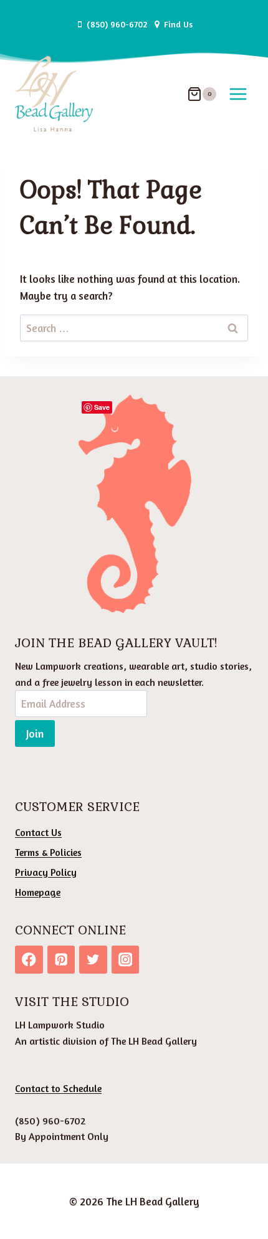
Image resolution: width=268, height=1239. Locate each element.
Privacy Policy (46, 872)
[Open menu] (238, 93)
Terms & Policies (48, 852)
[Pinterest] (61, 960)
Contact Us (38, 832)
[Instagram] (126, 960)
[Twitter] (93, 960)
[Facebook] (29, 960)
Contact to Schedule (58, 1088)
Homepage (37, 892)
